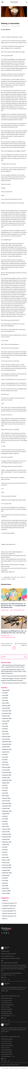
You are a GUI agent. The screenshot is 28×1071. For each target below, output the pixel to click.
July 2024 (5, 754)
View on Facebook (4, 979)
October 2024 (6, 746)
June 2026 (5, 695)
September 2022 (6, 811)
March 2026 (5, 703)
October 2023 (6, 777)
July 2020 (5, 878)
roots (18, 577)
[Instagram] (6, 933)
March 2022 (5, 826)
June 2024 (5, 757)
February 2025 (6, 736)
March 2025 (5, 734)
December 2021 (6, 834)
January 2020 (6, 893)
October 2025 (6, 716)
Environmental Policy (14, 1068)
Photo (4, 977)
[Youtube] (8, 933)
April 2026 (5, 700)
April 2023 (5, 793)
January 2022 (6, 831)
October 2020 (6, 870)
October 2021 (6, 839)
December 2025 (6, 710)
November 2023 (6, 775)
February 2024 (6, 767)
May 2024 (5, 759)
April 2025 (5, 731)
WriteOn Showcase (15, 26)
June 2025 (5, 726)
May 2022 (4, 821)
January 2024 (6, 770)
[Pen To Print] (14, 2)
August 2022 (5, 813)
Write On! (9, 579)
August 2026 (5, 690)
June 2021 (5, 849)
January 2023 (6, 800)
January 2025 (6, 739)
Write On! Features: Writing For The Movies (14, 683)
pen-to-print (13, 577)
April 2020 (5, 885)
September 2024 (7, 749)
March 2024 (5, 764)
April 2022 (5, 824)
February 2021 (6, 860)
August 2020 (5, 875)
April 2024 (5, 762)
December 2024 (6, 741)
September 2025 (6, 718)
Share (9, 979)
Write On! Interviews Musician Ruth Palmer (14, 676)
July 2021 (4, 847)
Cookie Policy (23, 1068)
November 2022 (6, 806)
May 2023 (4, 790)
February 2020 (6, 891)
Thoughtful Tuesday (9, 905)
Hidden (5, 900)
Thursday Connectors (9, 903)
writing (13, 579)
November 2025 (6, 713)
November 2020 (6, 867)
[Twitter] (2, 933)
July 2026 (4, 692)
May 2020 (5, 883)
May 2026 (5, 698)
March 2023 (5, 795)
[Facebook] (4, 933)
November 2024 (6, 744)
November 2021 (6, 836)
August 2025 (5, 721)
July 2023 (4, 785)
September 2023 (6, 780)
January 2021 (5, 862)
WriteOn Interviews (9, 913)
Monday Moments (8, 908)
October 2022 (6, 808)
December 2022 (6, 803)
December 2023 (6, 772)
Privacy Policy (5, 1068)
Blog (4, 918)
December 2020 (6, 865)
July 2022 (4, 816)
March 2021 (5, 857)
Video (4, 1018)
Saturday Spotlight (9, 911)
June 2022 (5, 818)
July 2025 (4, 723)
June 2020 (5, 880)
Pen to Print (6, 947)
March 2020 (5, 888)
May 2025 (4, 728)
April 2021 (5, 855)
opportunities (7, 577)
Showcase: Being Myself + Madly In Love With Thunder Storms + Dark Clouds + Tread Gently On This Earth (13, 671)
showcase (4, 579)
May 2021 (4, 852)
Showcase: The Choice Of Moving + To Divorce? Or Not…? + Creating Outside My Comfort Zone (13, 605)
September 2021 (6, 842)
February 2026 (6, 705)
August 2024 (5, 752)
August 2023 (5, 782)
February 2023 (6, 798)
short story (22, 577)
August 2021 (5, 844)
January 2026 (6, 708)
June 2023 (5, 788)
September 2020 (7, 872)
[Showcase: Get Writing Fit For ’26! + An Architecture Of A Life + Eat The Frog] (14, 622)
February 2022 (6, 829)
